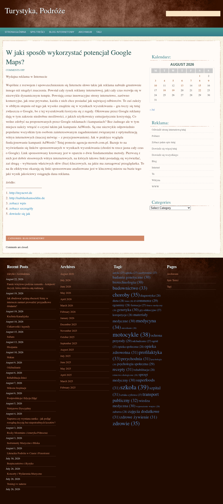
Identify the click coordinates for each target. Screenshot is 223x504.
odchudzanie (141, 341)
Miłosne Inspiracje (16, 388)
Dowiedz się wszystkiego (165, 154)
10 (155, 85)
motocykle (131, 334)
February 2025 (68, 387)
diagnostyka (150, 295)
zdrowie (126, 423)
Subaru (10, 336)
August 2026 (67, 274)
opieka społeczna (131, 346)
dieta (118, 301)
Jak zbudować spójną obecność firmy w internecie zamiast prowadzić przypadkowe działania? (29, 302)
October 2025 (67, 337)
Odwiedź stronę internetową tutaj (169, 129)
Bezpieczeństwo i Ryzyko (20, 463)
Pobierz (156, 136)
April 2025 (66, 374)
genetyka (128, 309)
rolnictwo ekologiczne (125, 374)
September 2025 (68, 343)
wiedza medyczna (131, 403)
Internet (156, 167)
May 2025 (65, 368)
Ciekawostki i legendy (18, 326)
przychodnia (135, 358)
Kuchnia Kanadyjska (18, 316)
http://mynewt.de (20, 192)
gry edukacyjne (150, 310)
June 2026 (65, 286)
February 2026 (68, 311)
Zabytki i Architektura (18, 274)
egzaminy (121, 305)
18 (164, 90)
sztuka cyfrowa (131, 395)
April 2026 (66, 299)
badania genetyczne (131, 277)
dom (129, 300)
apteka (131, 273)
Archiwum (85, 32)
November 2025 (68, 330)
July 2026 (65, 280)
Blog (154, 161)
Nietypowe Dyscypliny (19, 408)
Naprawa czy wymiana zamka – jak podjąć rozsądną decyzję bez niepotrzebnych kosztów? (31, 420)
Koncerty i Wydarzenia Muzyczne (24, 473)
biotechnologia (128, 282)
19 (173, 90)
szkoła (134, 387)
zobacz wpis (17, 203)
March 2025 (66, 381)
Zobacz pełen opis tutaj (163, 142)
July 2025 (65, 356)
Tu (153, 173)
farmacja (138, 305)
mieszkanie (129, 327)
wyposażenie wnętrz (148, 406)
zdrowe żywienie (138, 417)
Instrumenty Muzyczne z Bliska (23, 443)
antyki (119, 273)
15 (199, 85)
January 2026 (67, 318)
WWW (155, 186)
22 (199, 90)
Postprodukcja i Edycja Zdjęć (22, 398)
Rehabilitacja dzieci (17, 377)
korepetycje (123, 315)
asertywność (147, 273)
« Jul (152, 109)
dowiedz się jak (19, 213)
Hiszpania (12, 347)
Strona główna (15, 32)
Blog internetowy (61, 32)
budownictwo (130, 288)
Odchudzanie (13, 367)
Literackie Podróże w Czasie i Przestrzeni (28, 453)
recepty (123, 369)
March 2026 (66, 305)
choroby (126, 294)
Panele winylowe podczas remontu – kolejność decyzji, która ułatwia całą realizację (31, 286)
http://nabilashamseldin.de (27, 198)
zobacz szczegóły (21, 208)
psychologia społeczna (135, 363)
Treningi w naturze (16, 484)
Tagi (99, 32)
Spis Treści (37, 32)
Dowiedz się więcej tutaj (164, 148)
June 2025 (65, 362)
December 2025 (68, 324)
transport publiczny (136, 397)
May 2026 (65, 292)
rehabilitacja (144, 370)
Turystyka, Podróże (35, 10)
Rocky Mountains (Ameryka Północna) (27, 432)
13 (182, 85)
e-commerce (146, 300)
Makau (10, 357)
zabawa (120, 412)
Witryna (156, 180)
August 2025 (67, 349)
